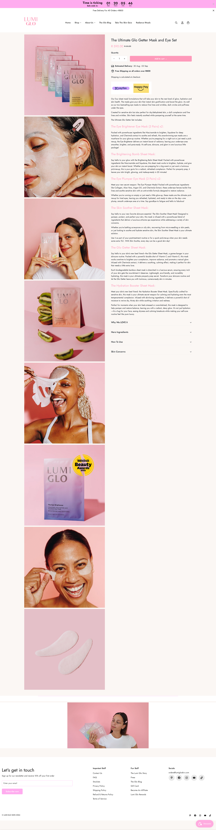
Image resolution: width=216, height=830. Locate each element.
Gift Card (135, 786)
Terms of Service (99, 798)
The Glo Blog (105, 22)
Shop (77, 22)
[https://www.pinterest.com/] (172, 778)
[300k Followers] (179, 778)
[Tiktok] (202, 778)
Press (133, 777)
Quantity (114, 52)
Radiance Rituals (143, 22)
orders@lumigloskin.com (179, 772)
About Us (89, 22)
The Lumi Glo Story (139, 773)
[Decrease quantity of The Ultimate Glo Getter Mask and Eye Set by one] (114, 58)
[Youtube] (194, 778)
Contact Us (97, 773)
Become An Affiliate (139, 790)
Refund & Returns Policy (103, 794)
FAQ (95, 777)
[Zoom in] (100, 40)
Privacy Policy (99, 786)
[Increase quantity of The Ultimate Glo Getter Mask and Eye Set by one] (124, 58)
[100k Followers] (187, 778)
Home (68, 22)
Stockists (96, 781)
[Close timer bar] (213, 4)
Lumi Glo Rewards (138, 794)
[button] (188, 23)
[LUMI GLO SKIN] (30, 22)
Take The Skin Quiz (123, 22)
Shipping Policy (99, 790)
